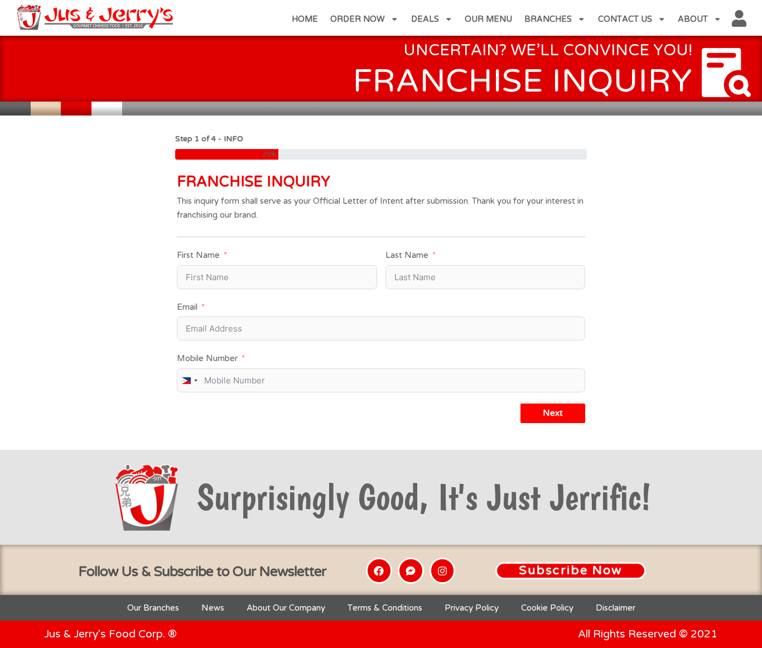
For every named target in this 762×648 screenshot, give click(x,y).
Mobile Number (207, 358)
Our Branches (153, 608)
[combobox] (189, 380)
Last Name (406, 255)
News (212, 608)
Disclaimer (615, 608)
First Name (198, 255)
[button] (570, 570)
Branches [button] (548, 19)
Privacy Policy (472, 608)
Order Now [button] (357, 19)
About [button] (693, 19)
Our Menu (488, 19)
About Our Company (286, 608)
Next (553, 413)
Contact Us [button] (625, 19)
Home (305, 19)
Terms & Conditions (385, 608)
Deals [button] (425, 19)
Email (187, 307)
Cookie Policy (547, 608)
